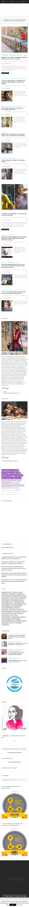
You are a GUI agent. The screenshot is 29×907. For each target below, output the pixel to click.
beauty (20, 592)
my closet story (17, 490)
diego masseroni (20, 594)
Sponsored (23, 617)
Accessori (4, 54)
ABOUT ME (4, 78)
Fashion (11, 641)
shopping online (6, 488)
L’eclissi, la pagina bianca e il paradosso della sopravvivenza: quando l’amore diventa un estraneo (13, 568)
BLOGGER (18, 54)
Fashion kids (5, 55)
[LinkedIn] (21, 1)
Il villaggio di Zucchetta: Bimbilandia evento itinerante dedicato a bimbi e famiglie (16, 637)
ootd (19, 480)
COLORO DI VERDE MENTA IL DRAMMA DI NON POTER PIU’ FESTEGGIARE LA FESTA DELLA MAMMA (13, 82)
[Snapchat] (23, 1)
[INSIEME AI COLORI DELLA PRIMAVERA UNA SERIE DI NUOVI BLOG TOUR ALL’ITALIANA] (14, 39)
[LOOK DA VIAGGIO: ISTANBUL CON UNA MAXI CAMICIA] (6, 174)
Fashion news (12, 658)
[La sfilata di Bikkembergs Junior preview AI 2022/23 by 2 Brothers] (4, 660)
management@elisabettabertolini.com (11, 393)
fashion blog (6, 483)
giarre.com (20, 609)
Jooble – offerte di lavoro (7, 547)
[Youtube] (19, 1)
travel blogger (17, 622)
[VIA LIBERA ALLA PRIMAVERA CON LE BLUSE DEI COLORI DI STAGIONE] (14, 196)
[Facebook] (11, 1)
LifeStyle (19, 650)
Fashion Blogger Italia (7, 490)
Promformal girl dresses (14, 762)
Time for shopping (6, 618)
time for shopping (18, 494)
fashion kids (16, 607)
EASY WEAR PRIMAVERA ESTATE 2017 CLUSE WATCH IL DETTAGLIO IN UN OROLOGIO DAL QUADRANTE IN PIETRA (13, 266)
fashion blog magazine (14, 492)
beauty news (5, 594)
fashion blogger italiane (12, 475)
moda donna (15, 483)
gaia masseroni (4, 492)
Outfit (20, 55)
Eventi (23, 649)
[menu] (3, 2)
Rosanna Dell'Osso (6, 617)
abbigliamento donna (9, 480)
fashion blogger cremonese (17, 600)
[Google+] (15, 1)
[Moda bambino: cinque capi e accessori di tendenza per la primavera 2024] (4, 644)
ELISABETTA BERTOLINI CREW (19, 596)
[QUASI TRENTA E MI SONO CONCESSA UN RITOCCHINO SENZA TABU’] (6, 121)
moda (12, 488)
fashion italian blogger (7, 607)
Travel (25, 55)
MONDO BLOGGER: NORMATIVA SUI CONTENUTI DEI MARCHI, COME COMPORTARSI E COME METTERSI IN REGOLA (14, 238)
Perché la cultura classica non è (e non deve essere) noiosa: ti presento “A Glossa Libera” (14, 581)
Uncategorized (8, 473)
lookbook (24, 611)
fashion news (5, 609)
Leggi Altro (5, 229)
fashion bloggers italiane (20, 603)
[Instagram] (17, 1)
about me (15, 592)
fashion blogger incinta (7, 601)
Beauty (4, 106)
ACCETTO (12, 904)
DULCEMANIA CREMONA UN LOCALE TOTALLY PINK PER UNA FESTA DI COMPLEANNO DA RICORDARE (16, 653)
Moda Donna (13, 55)
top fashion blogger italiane (7, 494)
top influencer (5, 622)
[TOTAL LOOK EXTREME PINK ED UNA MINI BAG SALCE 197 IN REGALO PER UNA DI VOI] (6, 305)
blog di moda (12, 594)
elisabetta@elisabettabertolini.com (10, 460)
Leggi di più (20, 904)
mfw (3, 613)
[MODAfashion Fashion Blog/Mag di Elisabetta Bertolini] (14, 877)
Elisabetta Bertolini (8, 85)
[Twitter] (13, 1)
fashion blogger (18, 485)
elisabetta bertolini (10, 470)
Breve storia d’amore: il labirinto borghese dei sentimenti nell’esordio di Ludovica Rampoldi (14, 575)
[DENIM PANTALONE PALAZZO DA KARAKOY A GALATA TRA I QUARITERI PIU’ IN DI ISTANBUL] (6, 147)
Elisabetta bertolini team (8, 598)
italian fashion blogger (7, 611)
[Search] (26, 1)
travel (11, 622)
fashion (17, 488)
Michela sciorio (8, 613)
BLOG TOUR (11, 54)
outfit (18, 473)
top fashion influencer (11, 478)
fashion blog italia (7, 485)
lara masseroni (17, 611)
